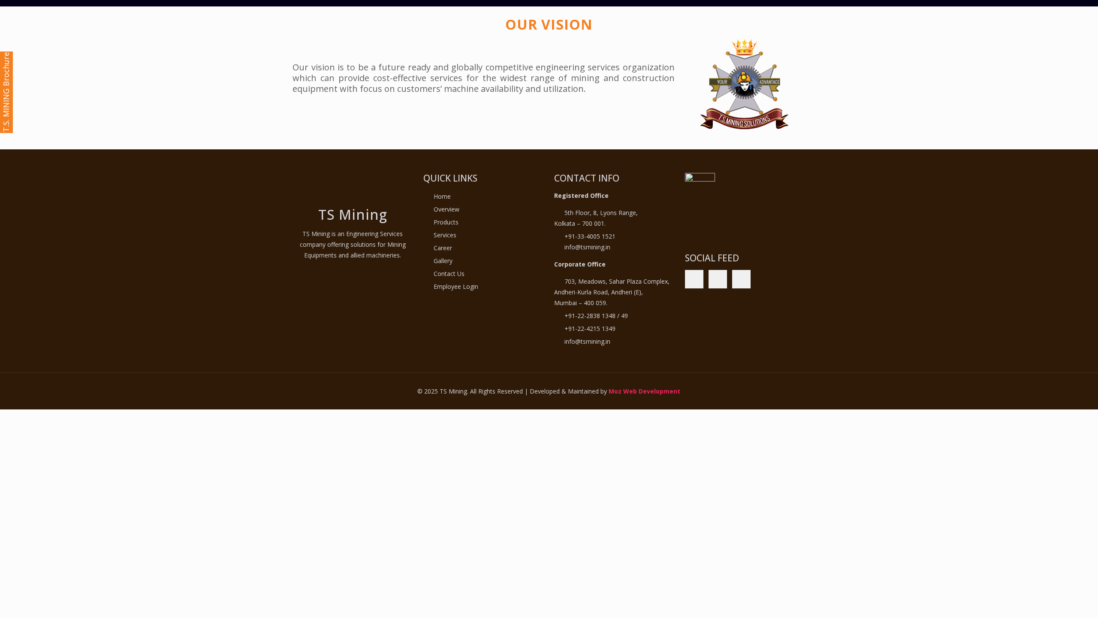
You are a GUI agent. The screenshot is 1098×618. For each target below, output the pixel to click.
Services (445, 235)
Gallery (443, 261)
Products (446, 222)
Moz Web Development (644, 391)
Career (443, 248)
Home (442, 196)
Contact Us (449, 274)
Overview (446, 209)
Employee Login (456, 286)
